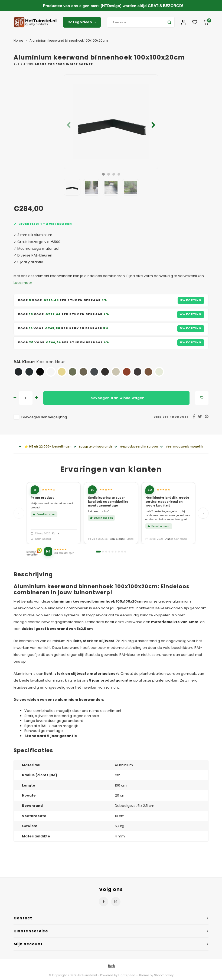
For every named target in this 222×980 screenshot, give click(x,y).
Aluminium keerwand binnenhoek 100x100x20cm (69, 40)
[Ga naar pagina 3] (106, 551)
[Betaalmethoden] (111, 965)
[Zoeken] (169, 22)
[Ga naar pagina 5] (112, 551)
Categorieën (79, 22)
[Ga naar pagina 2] (103, 551)
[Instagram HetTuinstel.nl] (115, 901)
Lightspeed (126, 975)
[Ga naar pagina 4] (109, 551)
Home (18, 40)
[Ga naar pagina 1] (98, 551)
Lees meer (23, 282)
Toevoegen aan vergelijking (44, 417)
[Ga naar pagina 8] (122, 551)
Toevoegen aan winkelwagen (116, 398)
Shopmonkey (164, 975)
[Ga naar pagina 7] (119, 551)
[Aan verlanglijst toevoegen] (201, 398)
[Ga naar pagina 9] (125, 551)
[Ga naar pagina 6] (115, 551)
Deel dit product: (171, 417)
